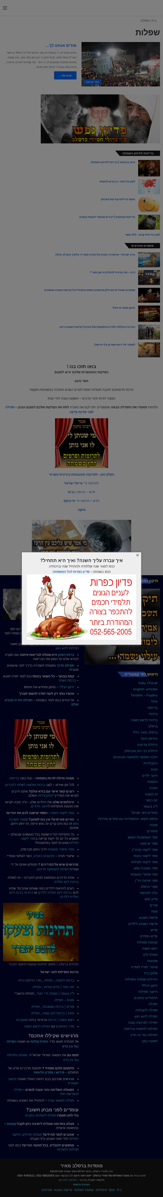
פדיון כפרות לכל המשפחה (71, 572)
